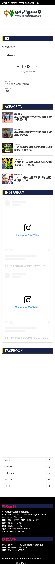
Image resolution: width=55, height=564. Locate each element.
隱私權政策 (21, 562)
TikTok (7, 485)
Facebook (9, 460)
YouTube (8, 479)
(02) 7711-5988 (15, 522)
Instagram (9, 473)
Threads (8, 466)
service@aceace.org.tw (19, 528)
